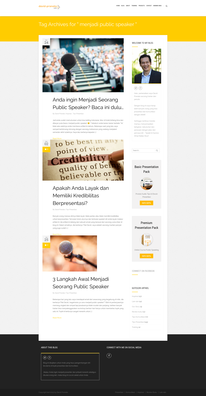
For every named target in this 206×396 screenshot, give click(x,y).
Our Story (136, 307)
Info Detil (146, 203)
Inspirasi (69, 114)
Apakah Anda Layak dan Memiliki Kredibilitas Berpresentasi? (81, 195)
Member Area (157, 5)
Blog (122, 5)
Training (134, 5)
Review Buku (152, 392)
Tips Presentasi (78, 114)
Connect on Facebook (143, 271)
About (128, 5)
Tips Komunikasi (138, 317)
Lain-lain (135, 301)
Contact (149, 5)
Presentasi (119, 392)
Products (142, 5)
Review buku (137, 312)
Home (118, 5)
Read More (57, 139)
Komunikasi (130, 392)
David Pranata (60, 114)
